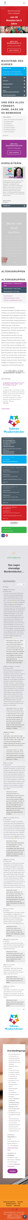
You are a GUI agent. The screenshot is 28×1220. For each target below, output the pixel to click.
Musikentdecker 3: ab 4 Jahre (11, 291)
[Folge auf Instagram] (6, 535)
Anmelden (14, 523)
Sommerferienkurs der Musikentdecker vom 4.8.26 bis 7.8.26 (13, 384)
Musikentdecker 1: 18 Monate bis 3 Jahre (13, 284)
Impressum (9, 1205)
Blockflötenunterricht (11, 1203)
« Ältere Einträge (5, 408)
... (24, 590)
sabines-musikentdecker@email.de (10, 461)
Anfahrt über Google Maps (8, 446)
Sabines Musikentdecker (9, 1201)
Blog (19, 1203)
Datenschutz (17, 1205)
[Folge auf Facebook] (3, 535)
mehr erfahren (14, 50)
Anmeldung (20, 1201)
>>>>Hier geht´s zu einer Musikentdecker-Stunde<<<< (14, 372)
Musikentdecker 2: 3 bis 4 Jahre (12, 288)
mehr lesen (5, 402)
